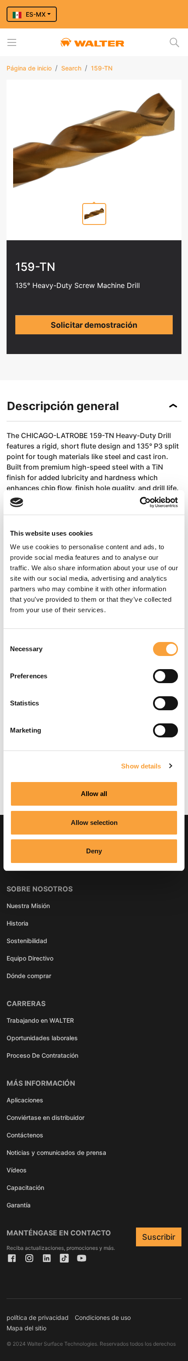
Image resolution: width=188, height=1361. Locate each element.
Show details (141, 766)
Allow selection (94, 822)
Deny (94, 851)
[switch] (165, 676)
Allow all (94, 793)
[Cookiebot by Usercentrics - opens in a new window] (139, 502)
